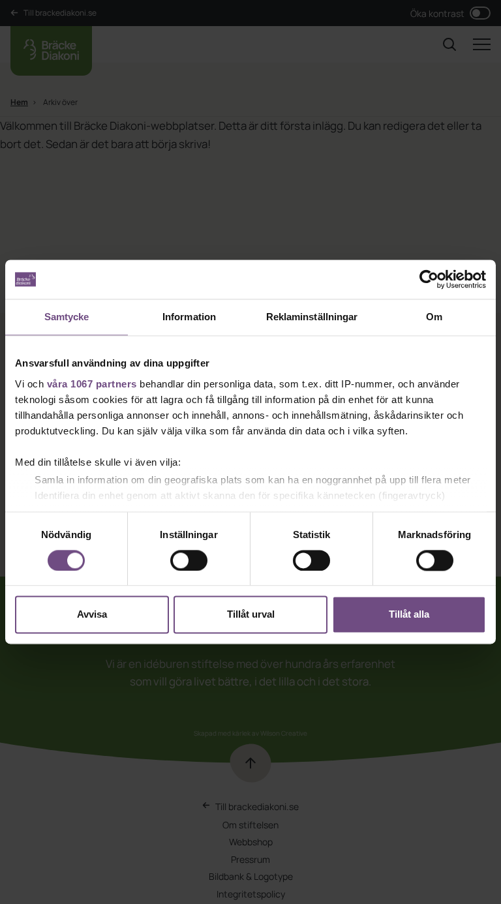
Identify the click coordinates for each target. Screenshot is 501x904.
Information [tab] (189, 316)
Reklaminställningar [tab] (312, 316)
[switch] (188, 560)
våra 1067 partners (92, 383)
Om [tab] (434, 316)
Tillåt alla (409, 614)
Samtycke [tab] (66, 316)
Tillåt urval (251, 614)
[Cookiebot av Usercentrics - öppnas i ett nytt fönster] (429, 279)
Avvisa (92, 614)
